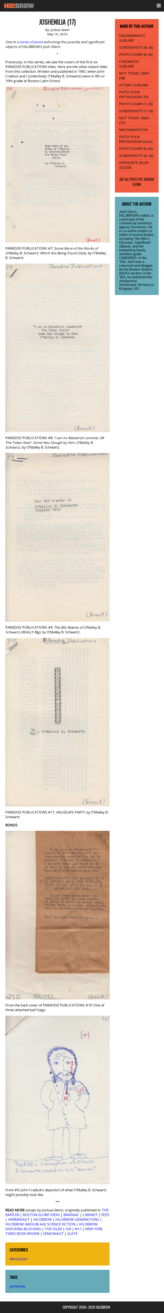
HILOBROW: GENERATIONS (77, 1219)
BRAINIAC (71, 1214)
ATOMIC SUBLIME (133, 85)
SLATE (72, 1233)
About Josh (18, 1259)
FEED (105, 1214)
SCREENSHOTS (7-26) (136, 111)
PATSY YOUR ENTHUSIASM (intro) (135, 139)
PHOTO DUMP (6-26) (136, 148)
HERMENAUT (19, 1219)
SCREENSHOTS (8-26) (136, 47)
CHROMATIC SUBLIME (129, 64)
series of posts (31, 42)
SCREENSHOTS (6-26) (136, 155)
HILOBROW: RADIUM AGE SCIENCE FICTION (40, 1224)
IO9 (68, 1229)
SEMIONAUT (53, 1233)
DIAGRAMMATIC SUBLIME (132, 38)
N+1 (78, 1229)
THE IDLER (53, 1229)
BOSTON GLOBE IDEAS (41, 1214)
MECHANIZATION (133, 129)
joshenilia (17, 1286)
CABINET (90, 1214)
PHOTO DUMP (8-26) (136, 54)
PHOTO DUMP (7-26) (136, 104)
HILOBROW (42, 1219)
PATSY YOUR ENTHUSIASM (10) (133, 94)
